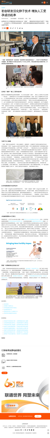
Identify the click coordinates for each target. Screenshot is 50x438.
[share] (48, 430)
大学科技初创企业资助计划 (15, 221)
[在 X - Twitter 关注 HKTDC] (23, 430)
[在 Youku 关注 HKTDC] (33, 430)
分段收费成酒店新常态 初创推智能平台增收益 (16, 322)
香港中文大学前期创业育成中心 (32, 219)
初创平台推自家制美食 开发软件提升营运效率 (16, 326)
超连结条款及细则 (18, 427)
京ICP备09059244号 (30, 427)
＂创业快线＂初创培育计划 (32, 268)
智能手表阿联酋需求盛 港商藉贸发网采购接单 (16, 330)
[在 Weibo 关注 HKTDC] (27, 430)
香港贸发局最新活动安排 (10, 313)
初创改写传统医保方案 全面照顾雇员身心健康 (16, 321)
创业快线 (6, 304)
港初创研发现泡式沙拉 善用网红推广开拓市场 (16, 332)
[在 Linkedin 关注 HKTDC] (25, 430)
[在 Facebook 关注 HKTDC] (21, 430)
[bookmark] (48, 433)
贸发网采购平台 (8, 309)
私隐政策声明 (11, 427)
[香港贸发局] (25, 423)
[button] (47, 2)
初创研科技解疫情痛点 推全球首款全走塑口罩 (16, 328)
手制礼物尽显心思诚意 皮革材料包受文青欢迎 (16, 324)
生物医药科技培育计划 (37, 221)
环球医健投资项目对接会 (10, 307)
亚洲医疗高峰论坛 (8, 306)
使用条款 (5, 427)
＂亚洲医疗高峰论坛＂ (17, 275)
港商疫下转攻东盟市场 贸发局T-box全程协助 (16, 333)
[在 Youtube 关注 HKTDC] (31, 430)
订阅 (5, 372)
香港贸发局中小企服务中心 (11, 311)
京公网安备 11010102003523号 (40, 427)
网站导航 (23, 427)
